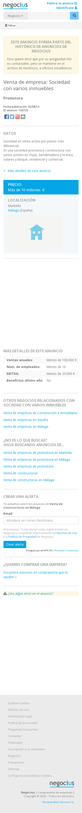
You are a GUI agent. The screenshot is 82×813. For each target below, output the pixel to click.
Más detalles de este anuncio (29, 171)
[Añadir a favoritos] (17, 116)
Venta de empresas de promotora (28, 466)
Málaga (13, 210)
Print (23, 116)
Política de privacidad (22, 722)
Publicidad (15, 742)
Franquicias (16, 762)
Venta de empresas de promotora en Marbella (37, 452)
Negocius (43, 784)
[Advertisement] (41, 305)
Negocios (14, 16)
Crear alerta (14, 544)
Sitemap (13, 769)
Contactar (14, 736)
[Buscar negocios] (74, 16)
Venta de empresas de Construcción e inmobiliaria (40, 413)
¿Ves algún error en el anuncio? (30, 593)
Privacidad (59, 550)
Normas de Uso (67, 533)
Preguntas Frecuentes (23, 729)
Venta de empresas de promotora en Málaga (36, 459)
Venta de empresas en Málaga (25, 426)
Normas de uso (18, 709)
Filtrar (12, 25)
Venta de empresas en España (25, 420)
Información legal (20, 716)
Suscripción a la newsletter (26, 749)
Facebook (6, 116)
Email (7, 513)
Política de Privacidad (22, 537)
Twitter (12, 116)
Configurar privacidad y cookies (30, 775)
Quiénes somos (19, 703)
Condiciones (72, 550)
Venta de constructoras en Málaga (28, 480)
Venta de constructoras (20, 473)
